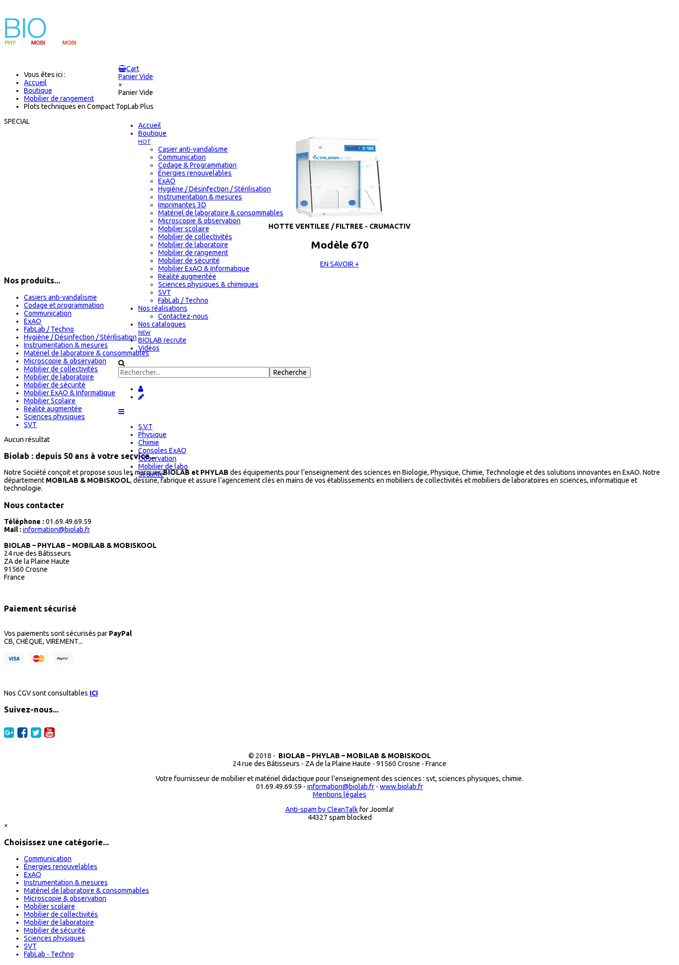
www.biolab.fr (401, 786)
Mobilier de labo (163, 466)
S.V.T (145, 427)
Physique (152, 435)
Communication (48, 313)
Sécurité (151, 474)
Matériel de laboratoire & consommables (86, 353)
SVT (30, 425)
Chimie (148, 442)
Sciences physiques (54, 417)
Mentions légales (339, 794)
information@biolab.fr (56, 529)
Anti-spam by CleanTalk (321, 809)
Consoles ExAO (162, 450)
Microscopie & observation (65, 361)
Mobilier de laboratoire (59, 377)
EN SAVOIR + (339, 264)
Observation (157, 458)
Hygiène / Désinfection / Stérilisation (80, 337)
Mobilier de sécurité (54, 385)
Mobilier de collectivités (61, 369)
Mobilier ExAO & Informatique (69, 393)
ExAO (32, 321)
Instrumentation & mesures (66, 345)
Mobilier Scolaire (50, 401)
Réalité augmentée (53, 409)
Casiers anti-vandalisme (60, 297)
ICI (93, 693)
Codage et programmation (64, 305)
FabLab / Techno (49, 329)
